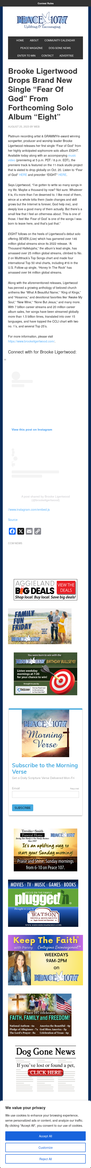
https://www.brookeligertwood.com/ (31, 341)
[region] (45, 1134)
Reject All (45, 1159)
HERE (23, 174)
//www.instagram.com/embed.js (29, 509)
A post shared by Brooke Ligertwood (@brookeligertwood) (45, 498)
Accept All (45, 1136)
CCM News (15, 543)
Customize (46, 1147)
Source (13, 519)
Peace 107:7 (42, 20)
